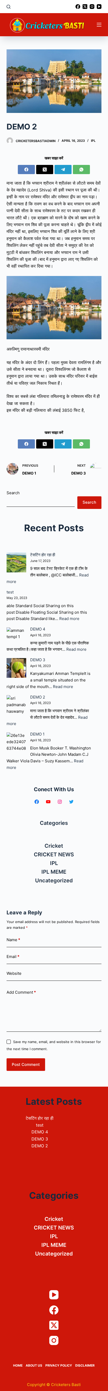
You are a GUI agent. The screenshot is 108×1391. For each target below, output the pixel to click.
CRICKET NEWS (54, 854)
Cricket (54, 846)
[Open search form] (8, 7)
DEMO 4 (37, 629)
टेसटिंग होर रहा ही (42, 554)
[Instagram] (92, 6)
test (10, 592)
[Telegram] (63, 169)
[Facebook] (77, 6)
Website (14, 973)
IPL (93, 141)
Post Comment (26, 1064)
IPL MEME (53, 872)
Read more (69, 618)
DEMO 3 (37, 659)
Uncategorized (54, 880)
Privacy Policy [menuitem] (58, 1365)
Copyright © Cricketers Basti (54, 1384)
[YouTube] (99, 6)
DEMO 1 (37, 734)
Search (13, 492)
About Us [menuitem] (34, 1365)
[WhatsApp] (81, 169)
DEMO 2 (37, 697)
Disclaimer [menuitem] (85, 1365)
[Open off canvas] (99, 24)
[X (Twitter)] (85, 6)
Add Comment (21, 992)
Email (13, 956)
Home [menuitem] (18, 1365)
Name (13, 939)
